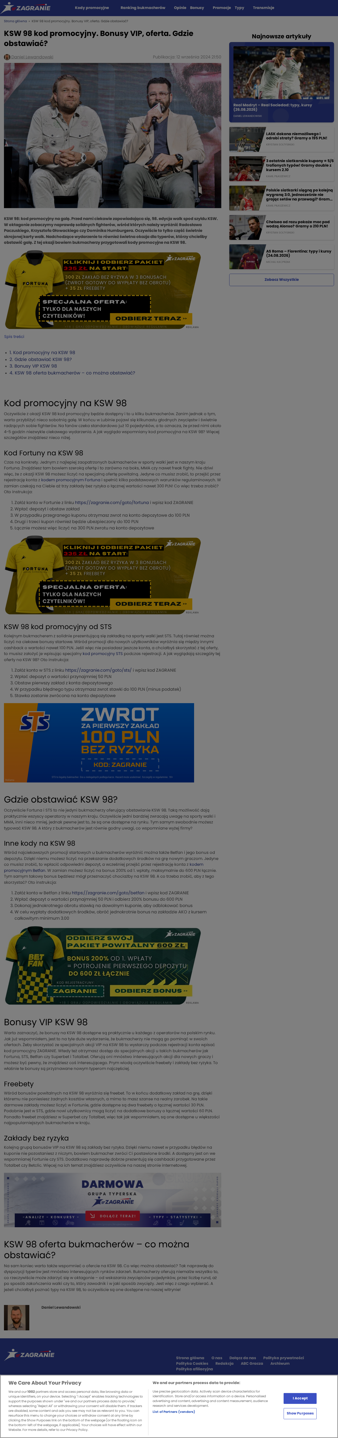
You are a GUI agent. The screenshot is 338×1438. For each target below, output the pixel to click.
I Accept (300, 1398)
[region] (169, 1406)
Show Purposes (300, 1413)
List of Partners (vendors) (174, 1411)
